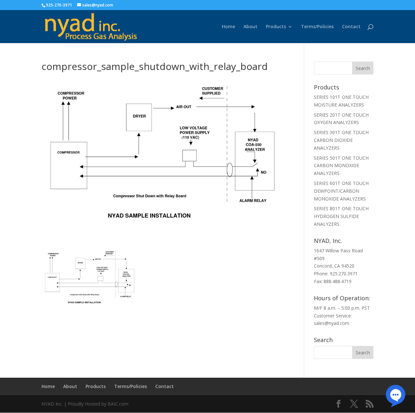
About (250, 26)
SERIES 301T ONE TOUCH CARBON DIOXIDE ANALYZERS (341, 140)
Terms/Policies (317, 26)
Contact (351, 26)
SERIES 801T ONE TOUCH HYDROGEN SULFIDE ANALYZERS (341, 216)
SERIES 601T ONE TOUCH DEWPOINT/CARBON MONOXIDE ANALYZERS (341, 191)
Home (228, 26)
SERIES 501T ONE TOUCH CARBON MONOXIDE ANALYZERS (341, 166)
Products (276, 26)
